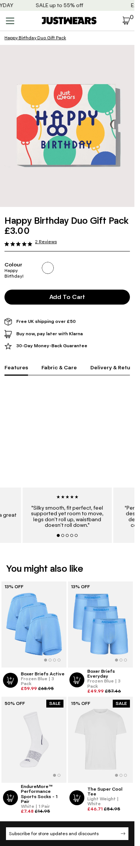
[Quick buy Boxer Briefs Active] (10, 680)
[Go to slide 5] (76, 535)
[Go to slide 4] (71, 535)
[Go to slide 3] (67, 535)
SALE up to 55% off (55, 5)
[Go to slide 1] (58, 535)
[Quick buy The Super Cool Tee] (76, 797)
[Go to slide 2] (62, 535)
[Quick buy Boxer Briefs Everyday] (76, 679)
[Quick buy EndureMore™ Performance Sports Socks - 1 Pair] (10, 797)
